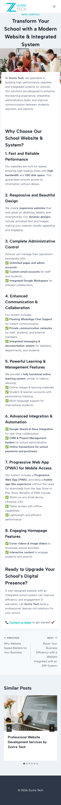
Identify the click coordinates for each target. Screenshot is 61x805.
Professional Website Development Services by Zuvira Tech (27, 742)
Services (34, 14)
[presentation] (30, 713)
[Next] (51, 728)
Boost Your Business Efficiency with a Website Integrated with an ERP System (45, 652)
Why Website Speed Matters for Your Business (15, 645)
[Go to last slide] (9, 728)
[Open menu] (54, 6)
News (25, 14)
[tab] (24, 763)
